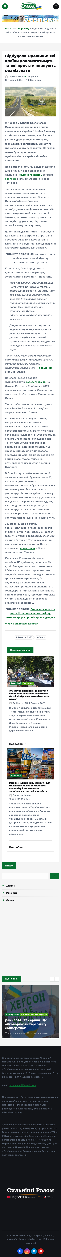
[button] (52, 979)
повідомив (45, 368)
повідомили (27, 548)
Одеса (41, 637)
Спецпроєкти (12, 1014)
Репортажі (28, 683)
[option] (30, 1011)
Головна (9, 29)
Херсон (10, 885)
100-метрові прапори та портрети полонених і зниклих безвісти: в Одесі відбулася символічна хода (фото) (29, 694)
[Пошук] (54, 876)
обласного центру (30, 175)
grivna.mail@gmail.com (22, 1085)
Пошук (9, 865)
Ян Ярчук (18, 703)
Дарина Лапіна (17, 76)
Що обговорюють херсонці (34, 1014)
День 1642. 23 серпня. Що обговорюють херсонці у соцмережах (26, 1024)
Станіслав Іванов (22, 795)
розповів (10, 179)
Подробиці (23, 29)
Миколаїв (11, 893)
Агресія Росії (25, 637)
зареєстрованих (36, 382)
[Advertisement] (30, 939)
